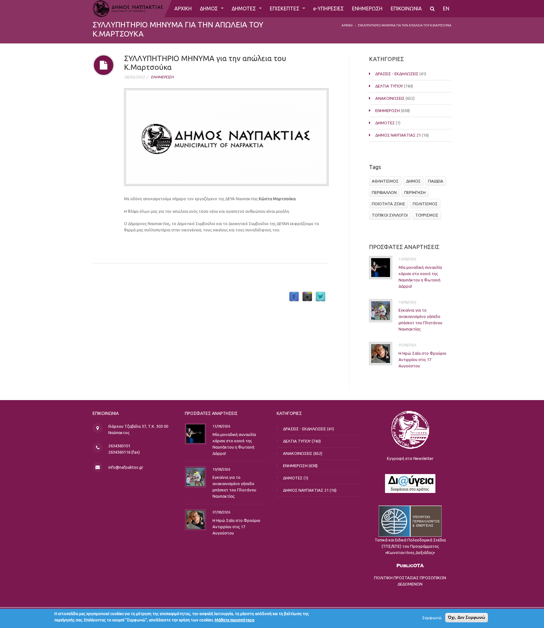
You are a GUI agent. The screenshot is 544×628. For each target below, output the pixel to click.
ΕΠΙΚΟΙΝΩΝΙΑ (406, 8)
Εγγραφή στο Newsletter (410, 458)
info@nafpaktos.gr (125, 467)
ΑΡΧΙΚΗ (183, 8)
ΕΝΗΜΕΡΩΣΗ (367, 8)
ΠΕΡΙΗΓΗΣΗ (415, 192)
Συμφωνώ (432, 617)
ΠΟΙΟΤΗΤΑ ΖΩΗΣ (388, 203)
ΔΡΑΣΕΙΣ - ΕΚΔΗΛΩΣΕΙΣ (396, 73)
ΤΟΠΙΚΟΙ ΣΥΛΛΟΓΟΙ (390, 215)
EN (446, 8)
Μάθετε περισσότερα (234, 620)
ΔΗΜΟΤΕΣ (244, 8)
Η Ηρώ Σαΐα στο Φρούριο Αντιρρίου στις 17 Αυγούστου (422, 359)
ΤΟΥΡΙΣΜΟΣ (426, 215)
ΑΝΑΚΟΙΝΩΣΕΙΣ (390, 98)
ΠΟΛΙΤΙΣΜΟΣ (425, 203)
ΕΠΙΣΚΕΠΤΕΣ (285, 8)
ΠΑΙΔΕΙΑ (435, 181)
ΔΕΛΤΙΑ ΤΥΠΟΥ (389, 86)
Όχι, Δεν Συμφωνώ (466, 617)
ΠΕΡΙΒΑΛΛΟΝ (384, 192)
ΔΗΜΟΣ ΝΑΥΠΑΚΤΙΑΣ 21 (398, 135)
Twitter (320, 297)
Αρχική (347, 25)
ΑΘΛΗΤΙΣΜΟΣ (385, 181)
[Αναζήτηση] (432, 8)
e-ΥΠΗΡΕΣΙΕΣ (328, 8)
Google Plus (307, 297)
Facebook (294, 297)
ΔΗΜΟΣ (209, 8)
